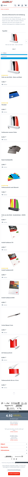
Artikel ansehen (14, 424)
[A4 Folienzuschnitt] (14, 343)
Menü (5, 5)
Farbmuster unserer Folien (9, 132)
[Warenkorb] (25, 5)
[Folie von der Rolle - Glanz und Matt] (14, 38)
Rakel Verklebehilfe (7, 160)
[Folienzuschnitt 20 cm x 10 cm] (14, 370)
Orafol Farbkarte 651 (7, 270)
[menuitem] (4, 5)
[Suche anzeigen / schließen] (15, 5)
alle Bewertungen (14, 419)
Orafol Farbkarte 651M (8, 298)
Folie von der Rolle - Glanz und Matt (14, 44)
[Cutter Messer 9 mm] (14, 315)
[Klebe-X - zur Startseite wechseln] (7, 2)
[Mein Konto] (22, 5)
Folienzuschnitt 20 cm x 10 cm (10, 380)
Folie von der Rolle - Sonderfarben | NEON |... (13, 215)
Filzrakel (4, 105)
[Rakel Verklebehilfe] (14, 150)
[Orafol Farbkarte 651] (14, 260)
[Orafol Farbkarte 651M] (14, 287)
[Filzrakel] (14, 95)
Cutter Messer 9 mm (7, 325)
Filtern (4, 53)
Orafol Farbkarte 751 (7, 242)
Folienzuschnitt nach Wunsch (10, 187)
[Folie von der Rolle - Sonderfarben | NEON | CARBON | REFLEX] (14, 205)
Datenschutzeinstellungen (14, 470)
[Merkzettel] (18, 5)
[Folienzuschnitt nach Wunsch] (14, 177)
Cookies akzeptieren (14, 473)
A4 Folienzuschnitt (7, 353)
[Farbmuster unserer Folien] (14, 122)
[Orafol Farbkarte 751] (14, 232)
